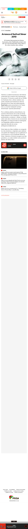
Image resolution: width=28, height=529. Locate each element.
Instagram (5, 460)
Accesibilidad (12, 489)
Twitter (12, 79)
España (3, 17)
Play (26, 526)
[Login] (26, 12)
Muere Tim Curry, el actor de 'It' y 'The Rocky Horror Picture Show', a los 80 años (12, 189)
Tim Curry (15, 27)
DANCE (16, 9)
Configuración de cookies (19, 491)
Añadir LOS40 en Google (15, 88)
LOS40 (3, 9)
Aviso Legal (5, 489)
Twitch (20, 460)
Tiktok (8, 460)
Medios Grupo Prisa (14, 501)
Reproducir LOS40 (24, 145)
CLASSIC (10, 9)
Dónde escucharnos (19, 492)
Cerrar (25, 21)
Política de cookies (8, 491)
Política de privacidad (20, 489)
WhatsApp (15, 79)
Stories (22, 460)
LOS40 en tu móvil (9, 492)
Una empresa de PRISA (14, 497)
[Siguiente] (26, 27)
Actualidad (7, 30)
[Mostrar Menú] (2, 12)
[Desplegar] (14, 521)
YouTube (11, 460)
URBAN (22, 9)
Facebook (9, 79)
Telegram (18, 79)
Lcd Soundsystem (5, 195)
